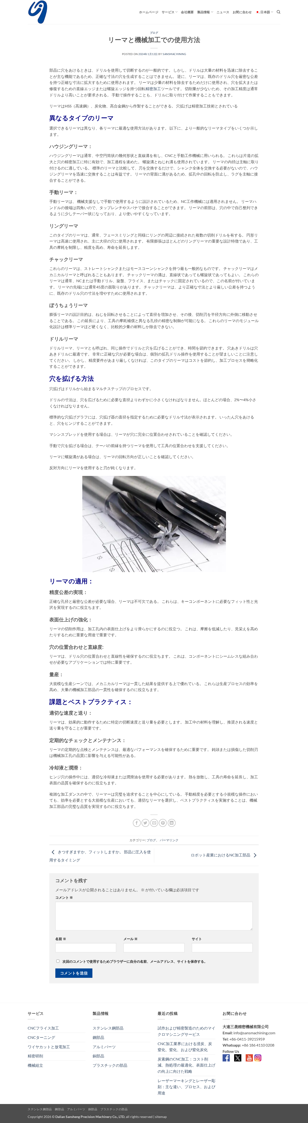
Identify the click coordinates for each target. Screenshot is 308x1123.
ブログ (154, 32)
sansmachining (174, 54)
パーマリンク (169, 840)
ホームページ (148, 12)
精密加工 (153, 88)
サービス (168, 12)
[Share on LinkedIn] (172, 823)
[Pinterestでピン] (163, 823)
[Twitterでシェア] (145, 823)
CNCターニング (41, 1037)
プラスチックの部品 (110, 1065)
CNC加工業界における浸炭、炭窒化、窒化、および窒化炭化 (185, 1046)
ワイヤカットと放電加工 (49, 1046)
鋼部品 (98, 1037)
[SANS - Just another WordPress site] (52, 12)
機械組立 (35, 1065)
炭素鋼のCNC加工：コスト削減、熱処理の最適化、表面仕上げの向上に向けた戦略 (186, 1065)
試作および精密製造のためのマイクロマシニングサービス (186, 1031)
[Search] (278, 12)
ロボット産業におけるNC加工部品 (221, 855)
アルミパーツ (104, 1046)
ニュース (223, 12)
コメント (64, 897)
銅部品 (98, 1056)
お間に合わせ (242, 12)
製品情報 (203, 12)
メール (130, 939)
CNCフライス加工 (43, 1028)
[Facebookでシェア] (137, 823)
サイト (197, 939)
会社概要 (187, 12)
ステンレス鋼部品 (108, 1028)
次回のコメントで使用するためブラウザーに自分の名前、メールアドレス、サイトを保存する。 (135, 961)
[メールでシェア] (154, 823)
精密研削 (35, 1056)
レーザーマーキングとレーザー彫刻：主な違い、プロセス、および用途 (186, 1086)
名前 (60, 939)
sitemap (161, 1117)
